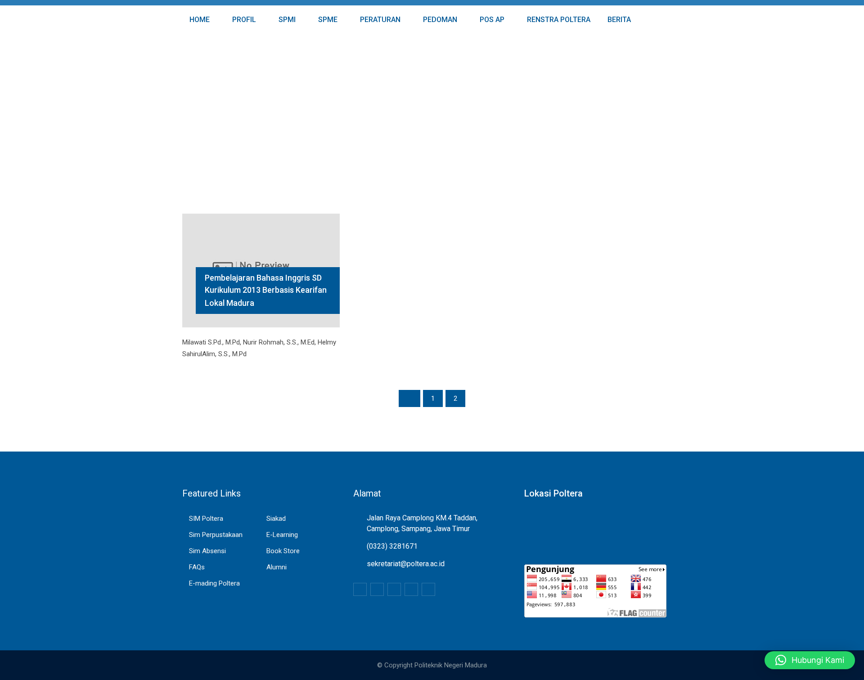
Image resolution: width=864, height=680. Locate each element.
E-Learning (282, 535)
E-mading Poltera (214, 583)
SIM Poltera (206, 518)
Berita (618, 19)
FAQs (197, 567)
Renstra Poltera (557, 19)
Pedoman (439, 19)
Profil (243, 19)
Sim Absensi (207, 551)
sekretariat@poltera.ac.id (406, 563)
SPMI (286, 19)
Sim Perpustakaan (216, 535)
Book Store (283, 551)
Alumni (276, 567)
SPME (327, 19)
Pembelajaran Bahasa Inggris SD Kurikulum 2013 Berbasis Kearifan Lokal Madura (266, 290)
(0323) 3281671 (392, 546)
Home (199, 19)
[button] (810, 660)
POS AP (491, 19)
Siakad (276, 518)
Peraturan (379, 19)
